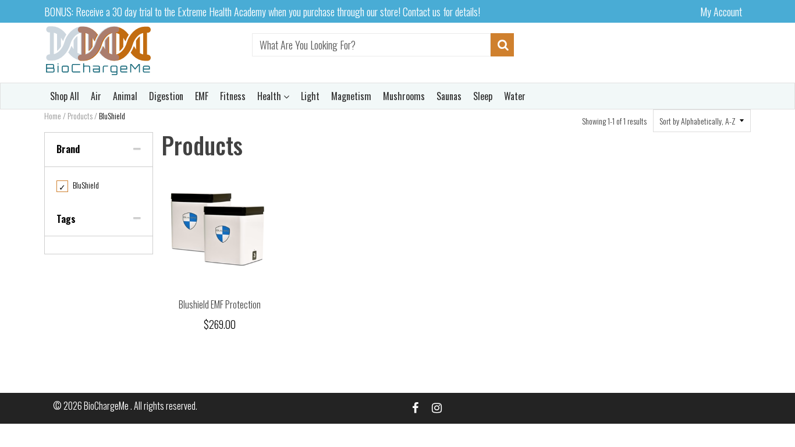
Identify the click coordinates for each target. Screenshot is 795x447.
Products (80, 116)
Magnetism (351, 96)
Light (310, 96)
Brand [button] (68, 149)
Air (96, 96)
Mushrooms (404, 96)
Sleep (482, 96)
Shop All (64, 96)
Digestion (166, 96)
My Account (721, 11)
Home (52, 116)
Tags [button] (66, 219)
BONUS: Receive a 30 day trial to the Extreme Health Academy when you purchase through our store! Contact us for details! (262, 11)
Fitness (233, 96)
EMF (201, 96)
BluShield (79, 185)
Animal (125, 96)
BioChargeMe (107, 406)
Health (270, 96)
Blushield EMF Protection (220, 304)
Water (515, 96)
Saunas (449, 96)
